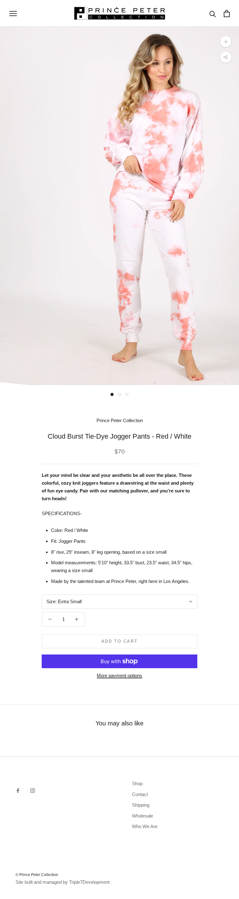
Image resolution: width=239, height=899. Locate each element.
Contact (140, 794)
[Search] (212, 13)
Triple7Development (89, 882)
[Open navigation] (13, 13)
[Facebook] (18, 790)
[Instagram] (32, 790)
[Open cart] (227, 13)
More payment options (119, 675)
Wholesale (142, 815)
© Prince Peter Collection (37, 875)
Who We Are (144, 826)
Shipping (140, 805)
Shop (137, 783)
